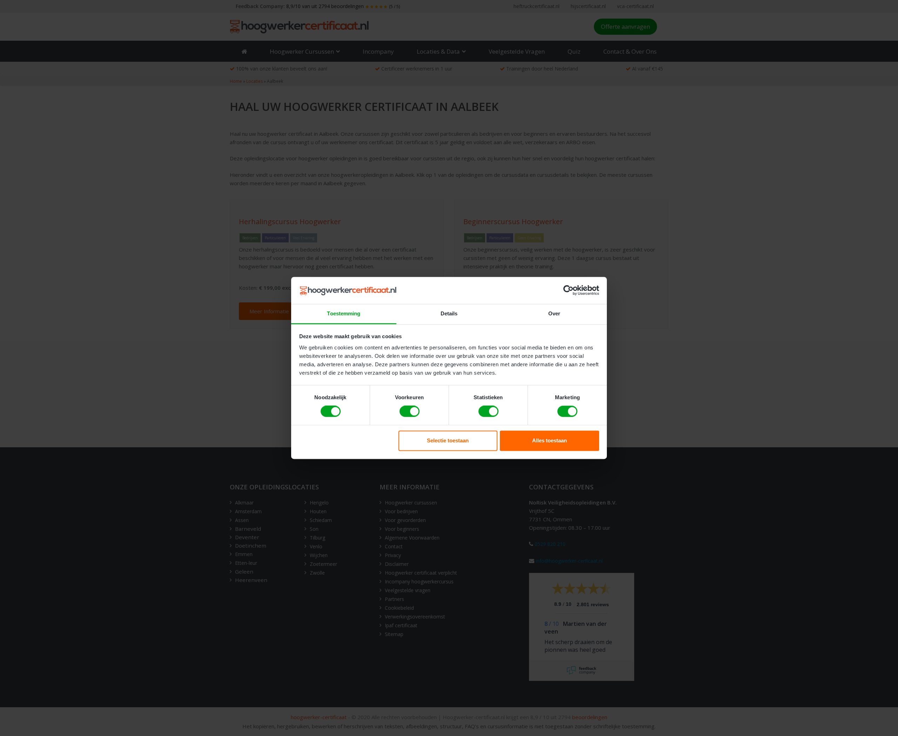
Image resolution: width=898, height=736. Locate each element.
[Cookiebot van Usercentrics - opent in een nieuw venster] (568, 290)
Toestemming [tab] (343, 313)
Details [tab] (449, 313)
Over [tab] (554, 313)
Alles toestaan (549, 440)
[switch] (410, 411)
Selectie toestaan (448, 440)
